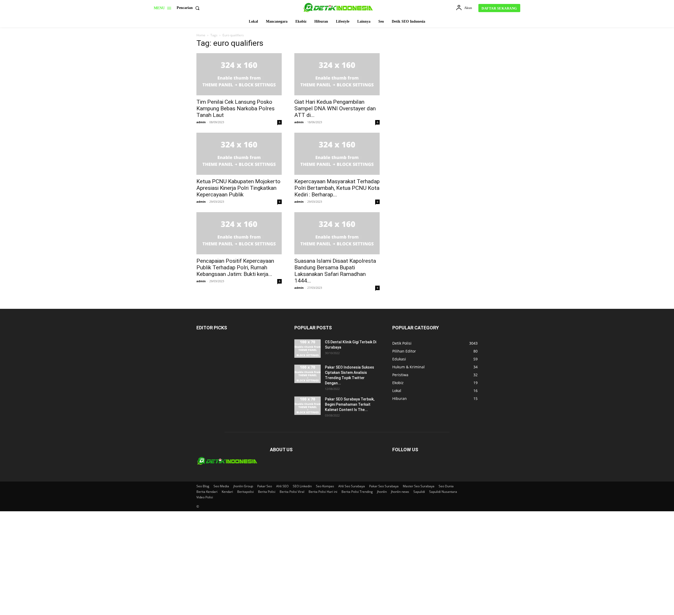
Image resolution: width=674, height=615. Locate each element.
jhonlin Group (243, 486)
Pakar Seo (264, 486)
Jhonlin (382, 491)
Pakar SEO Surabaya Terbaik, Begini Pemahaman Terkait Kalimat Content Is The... (349, 404)
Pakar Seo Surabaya (384, 486)
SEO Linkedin (302, 486)
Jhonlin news (400, 491)
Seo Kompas (325, 486)
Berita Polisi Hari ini (323, 491)
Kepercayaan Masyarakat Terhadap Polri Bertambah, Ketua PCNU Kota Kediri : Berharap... (337, 188)
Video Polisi (204, 497)
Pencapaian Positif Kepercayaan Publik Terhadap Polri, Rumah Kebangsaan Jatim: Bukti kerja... (235, 267)
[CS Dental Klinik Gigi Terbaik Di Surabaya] (307, 348)
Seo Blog (202, 486)
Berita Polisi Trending (357, 491)
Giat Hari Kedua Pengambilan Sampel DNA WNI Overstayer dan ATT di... (335, 108)
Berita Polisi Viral (292, 491)
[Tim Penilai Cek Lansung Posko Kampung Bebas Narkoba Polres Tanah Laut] (239, 74)
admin (201, 122)
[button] (189, 7)
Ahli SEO (282, 486)
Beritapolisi (245, 491)
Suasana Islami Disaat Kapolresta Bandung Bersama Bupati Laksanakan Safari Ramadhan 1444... (335, 271)
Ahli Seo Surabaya (351, 486)
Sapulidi (419, 491)
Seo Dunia (446, 486)
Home (200, 35)
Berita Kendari (206, 491)
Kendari (227, 491)
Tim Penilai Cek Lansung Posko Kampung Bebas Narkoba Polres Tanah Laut (235, 108)
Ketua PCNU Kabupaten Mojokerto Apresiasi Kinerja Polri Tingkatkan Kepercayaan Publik (238, 188)
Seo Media (221, 486)
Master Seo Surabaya (418, 486)
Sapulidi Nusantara (443, 491)
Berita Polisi (266, 491)
